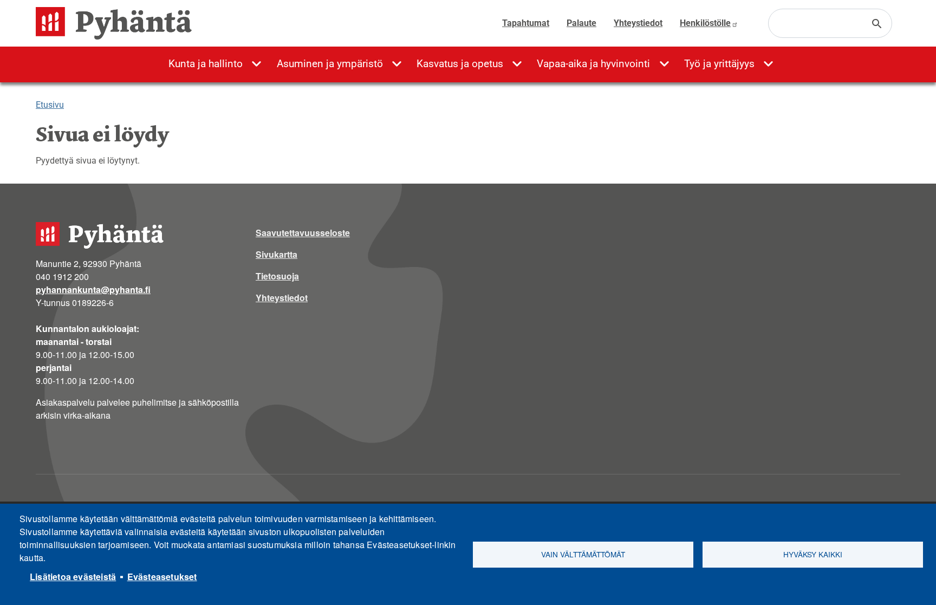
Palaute (581, 23)
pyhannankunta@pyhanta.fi (93, 289)
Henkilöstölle (705, 23)
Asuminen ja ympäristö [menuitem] (330, 63)
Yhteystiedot (638, 23)
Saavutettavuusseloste (303, 232)
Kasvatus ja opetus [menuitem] (460, 63)
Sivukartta (276, 254)
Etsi (877, 24)
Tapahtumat (525, 23)
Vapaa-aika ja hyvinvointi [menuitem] (593, 63)
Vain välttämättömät (583, 554)
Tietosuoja (277, 276)
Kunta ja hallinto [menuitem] (205, 63)
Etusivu (50, 105)
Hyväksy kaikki (812, 554)
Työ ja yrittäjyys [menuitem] (719, 63)
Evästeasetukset (162, 576)
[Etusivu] (118, 23)
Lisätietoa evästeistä (73, 576)
